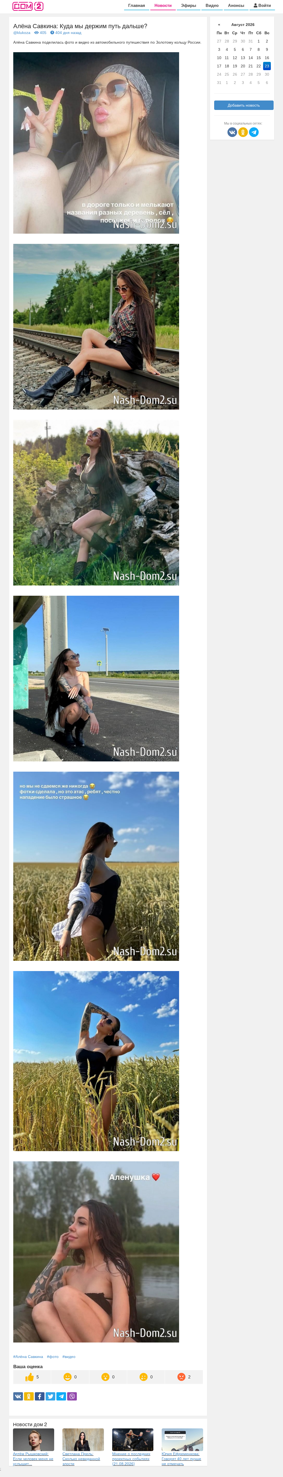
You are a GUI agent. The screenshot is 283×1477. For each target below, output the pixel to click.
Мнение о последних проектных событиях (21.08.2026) (131, 1458)
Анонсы (236, 5)
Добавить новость (244, 105)
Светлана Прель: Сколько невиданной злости (81, 1458)
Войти (264, 5)
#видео (68, 1356)
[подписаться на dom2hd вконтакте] (232, 132)
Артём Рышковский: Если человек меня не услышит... (33, 1458)
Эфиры (188, 5)
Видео (212, 5)
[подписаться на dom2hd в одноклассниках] (243, 132)
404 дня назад (67, 32)
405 (42, 32)
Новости (163, 5)
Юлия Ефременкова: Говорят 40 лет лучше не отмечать (181, 1458)
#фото (53, 1356)
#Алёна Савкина (28, 1356)
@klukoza (21, 32)
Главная (136, 5)
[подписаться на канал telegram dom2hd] (254, 132)
